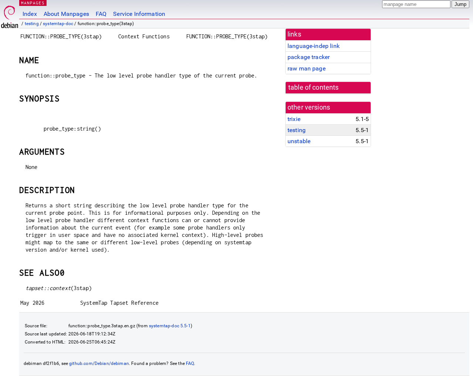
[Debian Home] (9, 15)
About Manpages (66, 13)
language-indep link (313, 45)
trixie (293, 119)
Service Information (139, 13)
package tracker (308, 57)
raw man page (306, 68)
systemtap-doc (58, 23)
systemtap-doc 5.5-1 (170, 325)
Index (30, 13)
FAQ (101, 13)
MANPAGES (33, 2)
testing (32, 23)
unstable (298, 141)
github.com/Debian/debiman (99, 363)
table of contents (313, 87)
